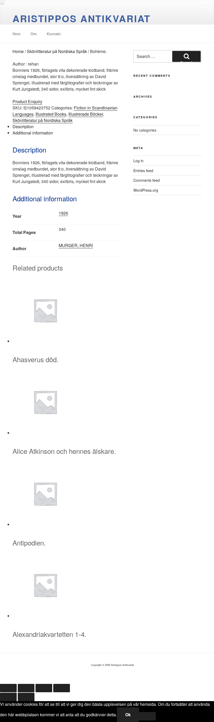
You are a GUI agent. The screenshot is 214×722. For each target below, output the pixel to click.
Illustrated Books (50, 114)
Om (34, 33)
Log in (138, 160)
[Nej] (147, 716)
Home (18, 51)
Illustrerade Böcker (85, 114)
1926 (63, 213)
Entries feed (143, 170)
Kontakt (54, 33)
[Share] (43, 688)
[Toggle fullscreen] (26, 688)
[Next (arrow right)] (26, 697)
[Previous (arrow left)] (8, 697)
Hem (16, 33)
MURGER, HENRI (76, 245)
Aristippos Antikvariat (82, 18)
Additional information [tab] (33, 133)
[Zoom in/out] (8, 688)
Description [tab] (23, 127)
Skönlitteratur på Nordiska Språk (57, 51)
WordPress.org (145, 190)
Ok (128, 715)
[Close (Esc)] (61, 688)
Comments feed (146, 180)
